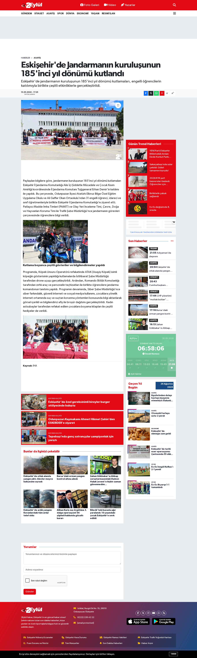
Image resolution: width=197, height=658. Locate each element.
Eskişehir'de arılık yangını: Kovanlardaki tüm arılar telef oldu (38, 513)
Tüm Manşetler (72, 643)
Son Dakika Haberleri (112, 643)
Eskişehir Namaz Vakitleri (115, 637)
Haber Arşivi (147, 643)
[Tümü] (172, 241)
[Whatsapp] (158, 613)
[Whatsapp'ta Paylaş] (156, 93)
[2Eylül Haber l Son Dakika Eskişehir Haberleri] (32, 5)
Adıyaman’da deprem (160, 255)
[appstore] (138, 621)
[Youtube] (153, 613)
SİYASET (39, 13)
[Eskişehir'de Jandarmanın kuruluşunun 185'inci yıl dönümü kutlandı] (72, 130)
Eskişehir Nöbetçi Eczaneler (40, 637)
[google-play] (164, 621)
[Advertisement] (98, 27)
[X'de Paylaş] (150, 93)
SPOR (60, 13)
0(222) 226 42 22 (85, 617)
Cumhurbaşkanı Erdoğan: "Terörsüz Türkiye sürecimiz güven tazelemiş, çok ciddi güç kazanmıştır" (161, 283)
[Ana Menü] (174, 13)
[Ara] (174, 5)
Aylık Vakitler (136, 374)
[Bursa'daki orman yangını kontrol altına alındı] (72, 465)
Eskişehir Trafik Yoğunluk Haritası (156, 637)
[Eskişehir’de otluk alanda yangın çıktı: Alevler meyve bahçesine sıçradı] (39, 465)
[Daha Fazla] (162, 93)
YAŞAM (95, 13)
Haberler (25, 58)
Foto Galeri (91, 5)
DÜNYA (70, 13)
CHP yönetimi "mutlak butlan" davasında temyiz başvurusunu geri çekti (161, 297)
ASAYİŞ (50, 13)
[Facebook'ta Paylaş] (146, 93)
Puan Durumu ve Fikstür (37, 643)
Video (112, 5)
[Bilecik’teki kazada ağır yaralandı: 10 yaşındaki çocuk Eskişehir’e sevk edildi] (105, 498)
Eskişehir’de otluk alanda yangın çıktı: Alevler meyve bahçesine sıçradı (38, 479)
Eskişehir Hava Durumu (76, 637)
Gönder (30, 591)
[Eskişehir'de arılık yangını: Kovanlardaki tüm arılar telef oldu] (39, 498)
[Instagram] (148, 613)
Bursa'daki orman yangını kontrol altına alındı (160, 312)
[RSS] (164, 613)
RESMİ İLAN (108, 13)
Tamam (173, 654)
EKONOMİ (83, 13)
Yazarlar (130, 5)
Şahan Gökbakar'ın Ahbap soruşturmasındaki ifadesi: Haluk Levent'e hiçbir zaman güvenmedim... (161, 326)
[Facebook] (138, 613)
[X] (143, 613)
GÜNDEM (26, 13)
